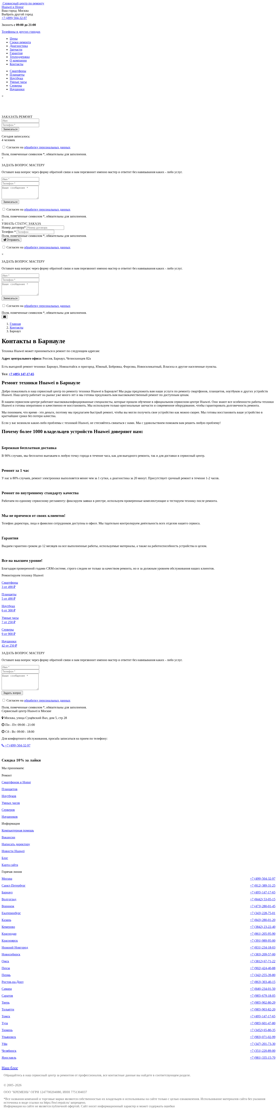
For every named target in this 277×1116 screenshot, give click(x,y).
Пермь (6, 975)
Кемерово (8, 927)
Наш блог (10, 1068)
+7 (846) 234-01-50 (262, 988)
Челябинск (9, 1050)
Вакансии (8, 837)
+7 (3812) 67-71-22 (262, 961)
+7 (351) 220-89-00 (262, 1050)
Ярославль (9, 1057)
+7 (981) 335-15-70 (262, 1057)
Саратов (7, 995)
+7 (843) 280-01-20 (262, 920)
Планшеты (17, 74)
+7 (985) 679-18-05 (262, 995)
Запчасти (16, 49)
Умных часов (11, 803)
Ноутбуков (9, 796)
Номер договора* (14, 227)
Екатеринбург (11, 913)
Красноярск (10, 940)
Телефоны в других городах (21, 31)
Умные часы (18, 82)
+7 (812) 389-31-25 (262, 885)
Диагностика (19, 46)
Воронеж (8, 906)
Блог (5, 858)
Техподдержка (20, 57)
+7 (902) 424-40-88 (262, 968)
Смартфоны (18, 71)
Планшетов (9, 789)
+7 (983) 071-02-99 (262, 1037)
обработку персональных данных (47, 147)
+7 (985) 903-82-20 (262, 1009)
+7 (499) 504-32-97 (14, 18)
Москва (7, 878)
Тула (5, 1023)
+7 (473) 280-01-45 (262, 906)
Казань (6, 920)
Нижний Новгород (15, 947)
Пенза (6, 968)
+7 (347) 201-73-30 (262, 1044)
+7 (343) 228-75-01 (262, 913)
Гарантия (16, 53)
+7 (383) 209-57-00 (262, 954)
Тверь (6, 1002)
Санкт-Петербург (14, 885)
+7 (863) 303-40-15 (262, 982)
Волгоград (9, 899)
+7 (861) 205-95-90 (262, 933)
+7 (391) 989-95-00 (262, 940)
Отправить (13, 239)
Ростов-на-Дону (13, 982)
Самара (7, 988)
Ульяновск (9, 1037)
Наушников (10, 816)
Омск (5, 961)
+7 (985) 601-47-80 (262, 1023)
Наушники (17, 89)
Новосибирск (11, 954)
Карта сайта (10, 865)
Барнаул (7, 892)
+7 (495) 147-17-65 (21, 374)
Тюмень (7, 1030)
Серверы (16, 85)
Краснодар (9, 933)
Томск (6, 1016)
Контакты (16, 64)
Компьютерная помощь (18, 830)
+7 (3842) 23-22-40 (262, 927)
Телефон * (9, 231)
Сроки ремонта (20, 42)
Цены (14, 38)
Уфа (4, 1044)
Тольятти (8, 1009)
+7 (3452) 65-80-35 (262, 1030)
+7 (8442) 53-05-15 (262, 899)
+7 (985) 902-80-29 (262, 1002)
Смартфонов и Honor (16, 782)
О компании (18, 60)
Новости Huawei (13, 851)
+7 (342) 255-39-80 (262, 975)
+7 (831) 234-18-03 (262, 947)
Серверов (8, 809)
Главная (15, 324)
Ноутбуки (16, 78)
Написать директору (16, 844)
